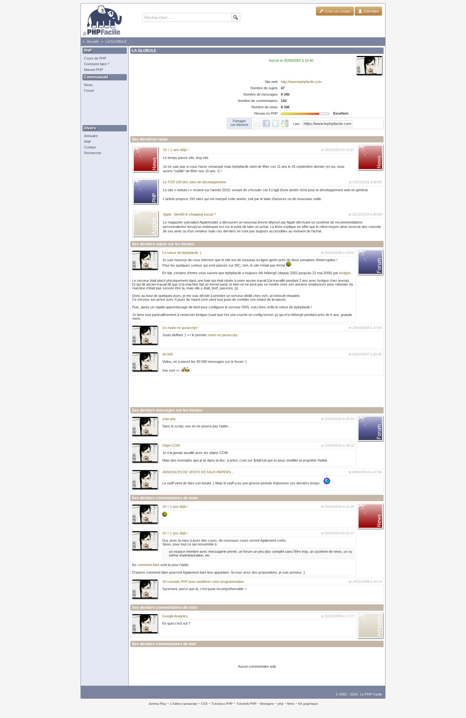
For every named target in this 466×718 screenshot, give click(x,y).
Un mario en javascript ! (180, 328)
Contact (90, 147)
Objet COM (171, 445)
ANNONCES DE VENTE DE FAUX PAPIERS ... (198, 472)
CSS (204, 703)
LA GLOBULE (116, 41)
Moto (290, 703)
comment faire (148, 565)
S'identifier (370, 11)
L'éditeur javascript (183, 703)
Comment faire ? (96, 64)
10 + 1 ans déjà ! (175, 150)
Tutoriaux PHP (222, 703)
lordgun (345, 273)
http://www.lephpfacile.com (301, 82)
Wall (87, 141)
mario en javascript (222, 335)
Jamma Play (157, 703)
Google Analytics (175, 616)
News (88, 85)
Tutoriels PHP (246, 703)
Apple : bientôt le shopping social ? (189, 214)
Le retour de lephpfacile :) (181, 253)
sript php (169, 419)
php (280, 703)
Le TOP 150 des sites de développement (194, 182)
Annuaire (91, 136)
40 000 (167, 354)
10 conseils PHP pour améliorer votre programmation (203, 581)
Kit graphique (308, 703)
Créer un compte (337, 11)
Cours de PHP (95, 58)
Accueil (92, 41)
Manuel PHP (93, 70)
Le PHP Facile (371, 694)
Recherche (92, 153)
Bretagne (267, 703)
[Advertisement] (103, 109)
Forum (89, 90)
